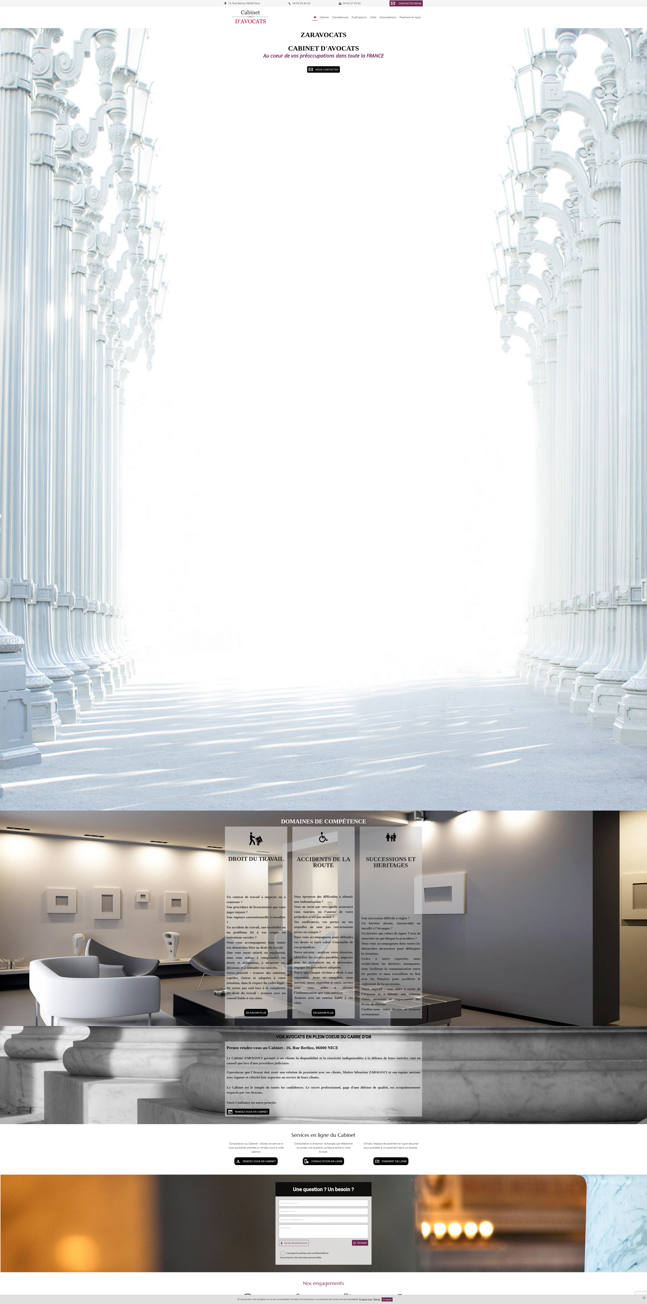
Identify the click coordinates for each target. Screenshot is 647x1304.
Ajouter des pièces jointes (295, 1243)
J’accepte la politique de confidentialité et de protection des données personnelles (304, 1255)
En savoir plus (365, 1299)
